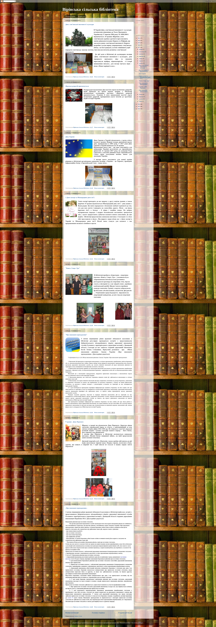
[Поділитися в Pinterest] (114, 77)
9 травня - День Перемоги (74, 422)
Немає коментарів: (99, 77)
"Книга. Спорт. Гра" (72, 268)
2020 (139, 40)
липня (141, 58)
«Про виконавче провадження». (76, 508)
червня (141, 61)
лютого (141, 99)
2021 (139, 38)
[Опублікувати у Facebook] (112, 77)
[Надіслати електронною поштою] (108, 77)
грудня (141, 49)
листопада (142, 52)
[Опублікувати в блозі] (109, 77)
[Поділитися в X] (111, 77)
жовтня (141, 54)
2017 (139, 47)
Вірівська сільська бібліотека (90, 9)
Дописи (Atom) (78, 616)
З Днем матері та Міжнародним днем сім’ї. (80, 197)
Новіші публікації (71, 613)
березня (141, 97)
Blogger (141, 623)
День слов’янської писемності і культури (79, 24)
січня (140, 101)
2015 (139, 106)
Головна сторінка (70, 16)
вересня (141, 56)
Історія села (81, 16)
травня (141, 63)
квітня (141, 94)
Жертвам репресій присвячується (77, 86)
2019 (139, 43)
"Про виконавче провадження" (76, 335)
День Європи (69, 137)
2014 (139, 109)
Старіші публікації (125, 613)
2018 (139, 45)
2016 (139, 104)
